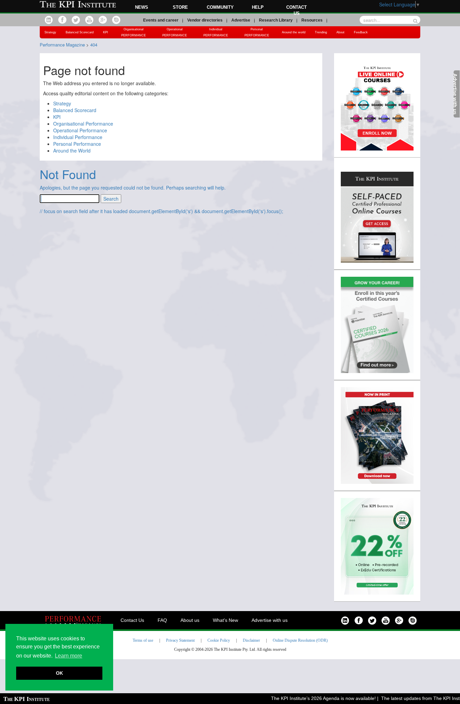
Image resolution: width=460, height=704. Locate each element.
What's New (225, 620)
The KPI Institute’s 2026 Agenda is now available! (316, 698)
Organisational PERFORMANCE (133, 32)
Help (258, 7)
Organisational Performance (83, 123)
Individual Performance (77, 137)
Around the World (72, 150)
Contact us (296, 10)
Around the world (293, 32)
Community (220, 7)
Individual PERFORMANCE (215, 32)
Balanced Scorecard (80, 32)
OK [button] (59, 673)
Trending (321, 32)
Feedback (361, 32)
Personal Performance (77, 143)
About (340, 32)
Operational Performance (80, 130)
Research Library (276, 20)
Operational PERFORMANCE (174, 32)
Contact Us (132, 620)
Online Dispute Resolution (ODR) (300, 640)
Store (180, 7)
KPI (105, 32)
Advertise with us (270, 620)
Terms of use (143, 640)
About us (189, 620)
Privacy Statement (180, 640)
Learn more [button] (68, 656)
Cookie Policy (218, 640)
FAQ (162, 620)
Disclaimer (251, 640)
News (141, 7)
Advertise (240, 20)
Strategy (50, 32)
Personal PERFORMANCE (256, 32)
